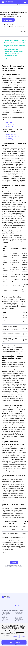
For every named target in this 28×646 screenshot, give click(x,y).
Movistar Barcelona (19, 614)
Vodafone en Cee (10, 122)
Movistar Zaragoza (19, 619)
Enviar (14, 562)
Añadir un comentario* (8, 553)
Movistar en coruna (11, 134)
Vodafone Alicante (6, 622)
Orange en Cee (10, 124)
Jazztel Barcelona (18, 622)
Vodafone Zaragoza (19, 612)
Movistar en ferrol (10, 140)
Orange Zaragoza (5, 620)
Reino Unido (17, 644)
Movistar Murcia (18, 617)
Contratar (9, 20)
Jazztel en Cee (10, 126)
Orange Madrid (5, 617)
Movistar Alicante (18, 613)
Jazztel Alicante (18, 620)
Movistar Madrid (18, 616)
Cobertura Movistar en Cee (11, 55)
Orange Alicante (5, 612)
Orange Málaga (5, 616)
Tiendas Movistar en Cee (11, 38)
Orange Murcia (5, 618)
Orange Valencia (5, 619)
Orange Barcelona (6, 613)
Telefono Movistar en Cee (11, 49)
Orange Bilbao (5, 614)
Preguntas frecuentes (10, 58)
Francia (3, 644)
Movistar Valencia (18, 618)
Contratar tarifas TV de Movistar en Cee (15, 40)
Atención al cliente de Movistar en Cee (15, 42)
